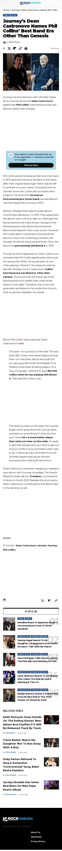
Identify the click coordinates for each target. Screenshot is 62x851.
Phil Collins (9, 549)
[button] (5, 3)
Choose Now (31, 165)
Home (6, 10)
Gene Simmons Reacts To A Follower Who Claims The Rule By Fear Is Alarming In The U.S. (37, 679)
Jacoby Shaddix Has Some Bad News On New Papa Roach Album (21, 786)
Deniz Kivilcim (11, 794)
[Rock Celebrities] (31, 3)
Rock (14, 15)
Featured (36, 636)
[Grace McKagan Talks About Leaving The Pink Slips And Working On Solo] (9, 659)
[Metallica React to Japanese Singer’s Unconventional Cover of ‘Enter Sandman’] (9, 624)
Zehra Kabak (10, 752)
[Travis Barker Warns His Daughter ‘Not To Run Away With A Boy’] (51, 742)
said (20, 343)
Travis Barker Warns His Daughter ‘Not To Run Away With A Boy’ (22, 743)
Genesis (41, 545)
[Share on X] (9, 48)
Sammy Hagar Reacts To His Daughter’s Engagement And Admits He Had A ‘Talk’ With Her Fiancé (37, 643)
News (6, 15)
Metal (21, 619)
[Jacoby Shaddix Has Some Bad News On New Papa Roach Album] (51, 784)
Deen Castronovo (26, 545)
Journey (52, 545)
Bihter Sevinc (14, 42)
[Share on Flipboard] (14, 48)
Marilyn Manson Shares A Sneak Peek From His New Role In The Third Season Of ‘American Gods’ (37, 696)
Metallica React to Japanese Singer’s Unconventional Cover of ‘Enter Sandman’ (37, 625)
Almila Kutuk (10, 733)
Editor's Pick (24, 636)
